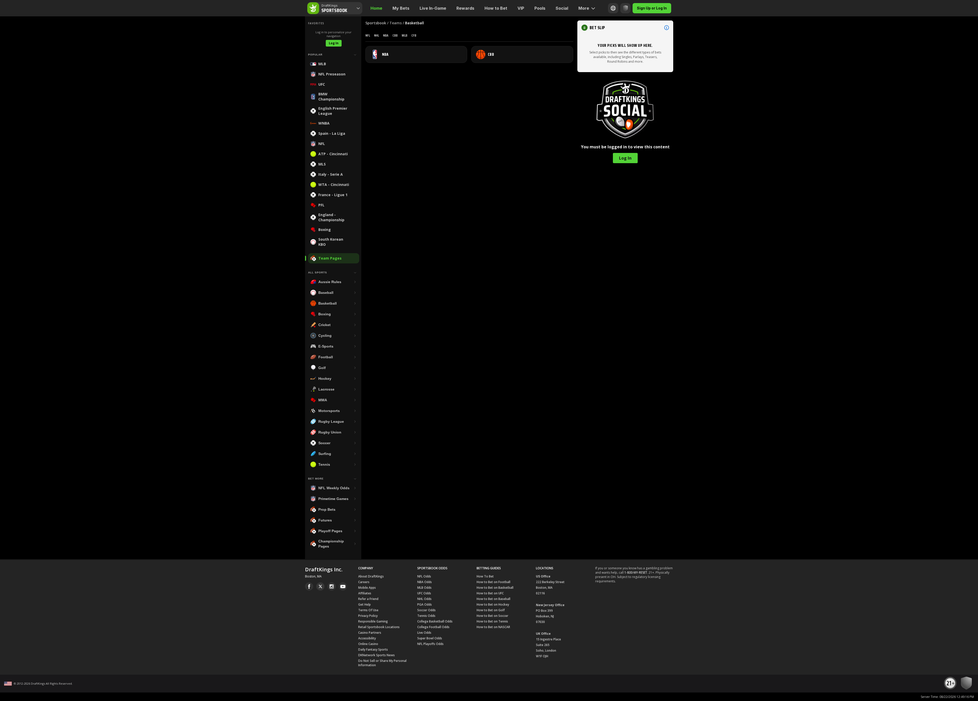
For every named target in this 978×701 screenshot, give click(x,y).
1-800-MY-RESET (635, 572)
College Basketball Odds (435, 621)
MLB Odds (424, 587)
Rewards (465, 8)
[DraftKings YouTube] (343, 586)
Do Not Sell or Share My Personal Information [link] (382, 663)
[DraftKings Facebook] (309, 586)
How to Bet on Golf (491, 610)
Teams (395, 22)
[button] (625, 27)
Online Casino (368, 644)
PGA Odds (424, 604)
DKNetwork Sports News (376, 655)
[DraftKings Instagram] (332, 586)
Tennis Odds (426, 616)
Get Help (364, 604)
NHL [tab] (376, 35)
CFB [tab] (413, 35)
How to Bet (496, 8)
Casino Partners (369, 632)
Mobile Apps (367, 587)
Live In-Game (433, 8)
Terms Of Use (368, 610)
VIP (521, 8)
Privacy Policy (368, 616)
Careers (363, 582)
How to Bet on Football (493, 582)
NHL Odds (424, 599)
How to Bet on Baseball (493, 599)
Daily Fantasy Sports (373, 649)
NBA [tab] (385, 35)
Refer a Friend (368, 599)
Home (376, 8)
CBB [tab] (395, 35)
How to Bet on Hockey (493, 604)
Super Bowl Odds (429, 638)
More (583, 8)
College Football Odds (433, 627)
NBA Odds (424, 582)
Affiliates (364, 593)
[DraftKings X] (320, 586)
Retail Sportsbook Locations (379, 627)
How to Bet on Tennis (492, 621)
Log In (334, 43)
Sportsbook (375, 22)
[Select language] (613, 8)
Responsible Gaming (373, 621)
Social (562, 8)
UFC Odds (424, 593)
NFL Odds (424, 576)
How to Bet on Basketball (495, 587)
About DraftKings (371, 576)
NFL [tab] (367, 35)
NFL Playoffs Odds (430, 644)
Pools (539, 8)
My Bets (400, 8)
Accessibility (367, 638)
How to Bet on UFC (490, 593)
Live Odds (424, 632)
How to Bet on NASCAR (493, 627)
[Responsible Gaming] (625, 8)
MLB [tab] (404, 35)
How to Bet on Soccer (492, 616)
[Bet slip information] (666, 27)
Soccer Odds (426, 610)
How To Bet (485, 576)
